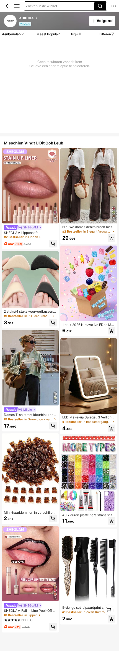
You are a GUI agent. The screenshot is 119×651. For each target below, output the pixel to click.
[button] (7, 6)
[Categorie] (17, 6)
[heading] (52, 18)
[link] (10, 21)
